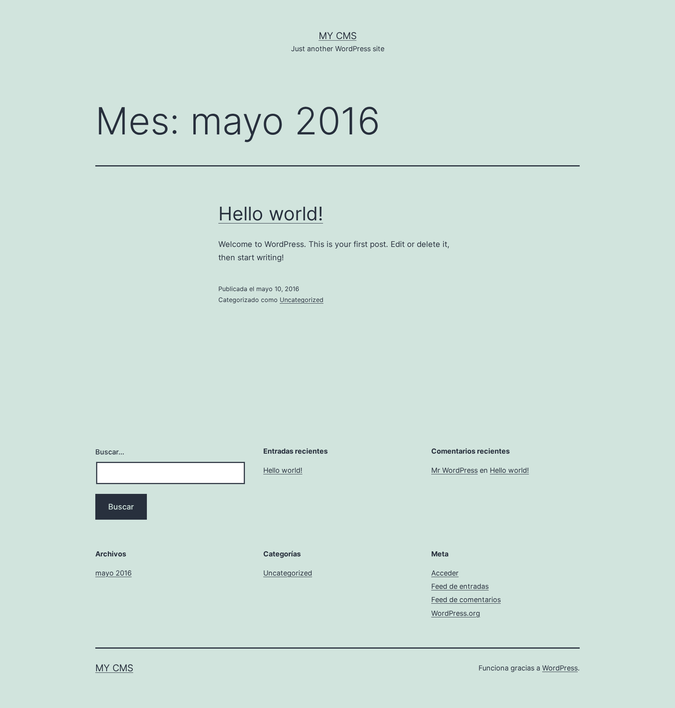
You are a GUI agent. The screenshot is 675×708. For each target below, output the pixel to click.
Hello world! (270, 213)
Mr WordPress (454, 470)
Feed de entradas (460, 586)
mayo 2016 (113, 573)
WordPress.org (455, 613)
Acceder (445, 573)
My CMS (338, 35)
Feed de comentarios (466, 599)
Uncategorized (301, 300)
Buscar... (109, 452)
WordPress (560, 668)
